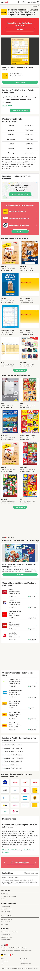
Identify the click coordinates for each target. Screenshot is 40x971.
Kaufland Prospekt (6, 909)
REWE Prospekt (5, 911)
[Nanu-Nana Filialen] (15, 805)
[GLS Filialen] (5, 805)
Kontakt (22, 961)
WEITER (20, 29)
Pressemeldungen (6, 939)
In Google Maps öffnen (20, 194)
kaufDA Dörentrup (7, 877)
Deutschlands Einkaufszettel (9, 932)
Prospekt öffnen (20, 82)
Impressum (23, 958)
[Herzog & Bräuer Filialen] (25, 805)
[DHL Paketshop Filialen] (35, 805)
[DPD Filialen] (15, 811)
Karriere (3, 899)
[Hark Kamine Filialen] (25, 782)
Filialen (17, 877)
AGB (2, 963)
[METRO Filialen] (5, 782)
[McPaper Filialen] (15, 782)
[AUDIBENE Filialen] (5, 798)
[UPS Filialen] (35, 798)
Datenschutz (4, 961)
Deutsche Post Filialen (26, 880)
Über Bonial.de (5, 894)
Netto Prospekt (5, 922)
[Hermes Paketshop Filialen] (25, 798)
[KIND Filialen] (15, 790)
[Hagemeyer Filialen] (25, 790)
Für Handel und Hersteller (8, 896)
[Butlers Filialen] (5, 790)
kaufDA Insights (5, 934)
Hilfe (2, 958)
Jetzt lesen (20, 574)
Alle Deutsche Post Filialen (20, 110)
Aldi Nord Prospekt (6, 919)
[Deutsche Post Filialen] (35, 790)
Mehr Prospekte (20, 370)
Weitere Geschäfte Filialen (10, 880)
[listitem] (10, 256)
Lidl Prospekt (4, 924)
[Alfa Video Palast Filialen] (35, 782)
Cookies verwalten (25, 963)
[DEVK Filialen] (5, 811)
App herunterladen (6, 937)
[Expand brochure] (20, 51)
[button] (20, 61)
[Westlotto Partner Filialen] (15, 798)
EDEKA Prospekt (5, 906)
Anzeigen (34, 6)
